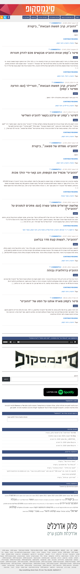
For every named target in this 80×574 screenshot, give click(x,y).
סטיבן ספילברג (45, 558)
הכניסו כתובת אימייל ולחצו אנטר (17, 417)
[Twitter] (5, 18)
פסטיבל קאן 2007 (16, 563)
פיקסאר (31, 507)
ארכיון (38, 552)
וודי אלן (19, 499)
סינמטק (76, 560)
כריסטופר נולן (50, 503)
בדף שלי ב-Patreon (21, 405)
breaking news (54, 550)
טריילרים (66, 105)
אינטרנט (54, 552)
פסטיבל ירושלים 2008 (39, 563)
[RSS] (1, 18)
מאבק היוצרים (35, 556)
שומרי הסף (26, 230)
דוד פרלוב (58, 554)
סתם (49, 560)
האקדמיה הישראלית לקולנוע (41, 499)
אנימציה (12, 495)
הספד (31, 499)
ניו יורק (59, 558)
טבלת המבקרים (54, 17)
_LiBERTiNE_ (71, 439)
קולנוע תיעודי (50, 511)
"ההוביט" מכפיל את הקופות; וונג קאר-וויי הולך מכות (45, 172)
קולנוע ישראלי (19, 565)
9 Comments (56, 23)
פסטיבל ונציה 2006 (58, 561)
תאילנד (17, 567)
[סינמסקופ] (40, 7)
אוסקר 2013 (32, 495)
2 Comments (56, 169)
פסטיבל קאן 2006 (27, 563)
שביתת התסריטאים (34, 567)
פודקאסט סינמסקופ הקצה (43, 507)
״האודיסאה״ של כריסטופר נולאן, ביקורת (58, 433)
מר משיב (65, 558)
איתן (74, 442)
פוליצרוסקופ (36, 560)
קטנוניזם (42, 511)
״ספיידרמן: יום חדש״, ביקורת (66, 477)
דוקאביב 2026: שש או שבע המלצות (59, 436)
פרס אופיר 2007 (57, 565)
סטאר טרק (41, 230)
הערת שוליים (50, 230)
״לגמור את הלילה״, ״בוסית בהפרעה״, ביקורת (61, 468)
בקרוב (11, 552)
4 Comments (57, 112)
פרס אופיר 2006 (67, 565)
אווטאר (68, 495)
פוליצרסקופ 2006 (26, 560)
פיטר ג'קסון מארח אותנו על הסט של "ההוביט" (49, 301)
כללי (41, 556)
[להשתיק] (11, 342)
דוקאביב (57, 500)
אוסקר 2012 (39, 495)
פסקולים (19, 507)
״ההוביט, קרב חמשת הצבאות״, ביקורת (53, 26)
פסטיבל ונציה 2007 (46, 561)
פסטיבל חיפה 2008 (11, 561)
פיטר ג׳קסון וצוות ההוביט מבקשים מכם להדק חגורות (44, 53)
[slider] (42, 342)
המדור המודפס (10, 554)
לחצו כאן (13, 408)
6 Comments (56, 267)
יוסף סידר (56, 503)
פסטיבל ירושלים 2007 (52, 563)
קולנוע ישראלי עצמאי (63, 511)
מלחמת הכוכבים (28, 503)
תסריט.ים (26, 17)
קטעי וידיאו (67, 567)
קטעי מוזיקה (59, 567)
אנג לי (48, 552)
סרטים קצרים (62, 507)
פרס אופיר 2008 (47, 565)
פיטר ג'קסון (60, 43)
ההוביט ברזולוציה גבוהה (62, 270)
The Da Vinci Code (37, 550)
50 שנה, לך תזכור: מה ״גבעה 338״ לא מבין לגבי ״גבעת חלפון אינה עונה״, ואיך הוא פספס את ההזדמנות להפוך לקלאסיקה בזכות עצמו (41, 472)
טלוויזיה (72, 556)
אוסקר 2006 (5, 550)
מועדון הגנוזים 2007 (10, 556)
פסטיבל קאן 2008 (5, 563)
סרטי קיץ (55, 507)
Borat (63, 550)
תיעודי (12, 567)
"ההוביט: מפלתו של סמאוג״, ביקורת (55, 146)
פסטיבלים (25, 507)
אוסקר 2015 (19, 495)
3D (77, 495)
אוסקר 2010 (55, 495)
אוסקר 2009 (62, 495)
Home (76, 550)
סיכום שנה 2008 (7, 558)
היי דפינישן (33, 554)
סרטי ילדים (61, 560)
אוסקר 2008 (66, 552)
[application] (40, 342)
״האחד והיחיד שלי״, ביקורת (67, 461)
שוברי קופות (65, 196)
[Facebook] (8, 18)
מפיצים (20, 503)
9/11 (68, 550)
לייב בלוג (44, 503)
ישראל (45, 556)
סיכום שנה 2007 (17, 558)
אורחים (60, 552)
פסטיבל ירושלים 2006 (65, 563)
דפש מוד (47, 554)
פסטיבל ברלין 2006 (15, 560)
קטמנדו (4, 565)
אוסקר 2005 (13, 550)
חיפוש (76, 376)
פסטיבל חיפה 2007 (23, 561)
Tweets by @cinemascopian (68, 486)
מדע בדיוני (39, 503)
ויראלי (67, 76)
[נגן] (75, 342)
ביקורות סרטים (42, 17)
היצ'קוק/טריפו (25, 554)
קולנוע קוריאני (10, 565)
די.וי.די (53, 554)
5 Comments (57, 298)
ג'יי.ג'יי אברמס (64, 230)
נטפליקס (15, 503)
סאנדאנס (9, 503)
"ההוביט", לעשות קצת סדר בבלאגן (56, 239)
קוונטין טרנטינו (37, 565)
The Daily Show (24, 550)
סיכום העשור (37, 558)
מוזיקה (34, 503)
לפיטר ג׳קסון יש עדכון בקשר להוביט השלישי (49, 115)
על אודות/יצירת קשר (67, 17)
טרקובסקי (51, 556)
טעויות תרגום (65, 556)
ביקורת (75, 31)
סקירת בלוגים (68, 560)
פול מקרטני (43, 560)
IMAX (45, 550)
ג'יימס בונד (72, 554)
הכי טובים (18, 554)
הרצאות (33, 17)
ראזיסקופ (52, 567)
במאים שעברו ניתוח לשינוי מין (22, 552)
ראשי (77, 17)
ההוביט (66, 43)
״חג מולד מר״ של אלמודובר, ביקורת (64, 464)
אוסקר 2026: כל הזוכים (57, 439)
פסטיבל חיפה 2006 (35, 561)
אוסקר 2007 (74, 552)
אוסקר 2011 (47, 495)
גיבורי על (62, 500)
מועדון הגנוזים (21, 556)
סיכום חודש (69, 507)
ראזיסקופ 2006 (45, 567)
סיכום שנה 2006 (27, 558)
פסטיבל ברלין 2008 (70, 561)
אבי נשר (73, 495)
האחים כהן (51, 500)
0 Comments (55, 49)
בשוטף (75, 57)
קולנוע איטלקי (28, 565)
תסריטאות (25, 511)
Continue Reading (70, 39)
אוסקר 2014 (26, 495)
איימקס (71, 230)
